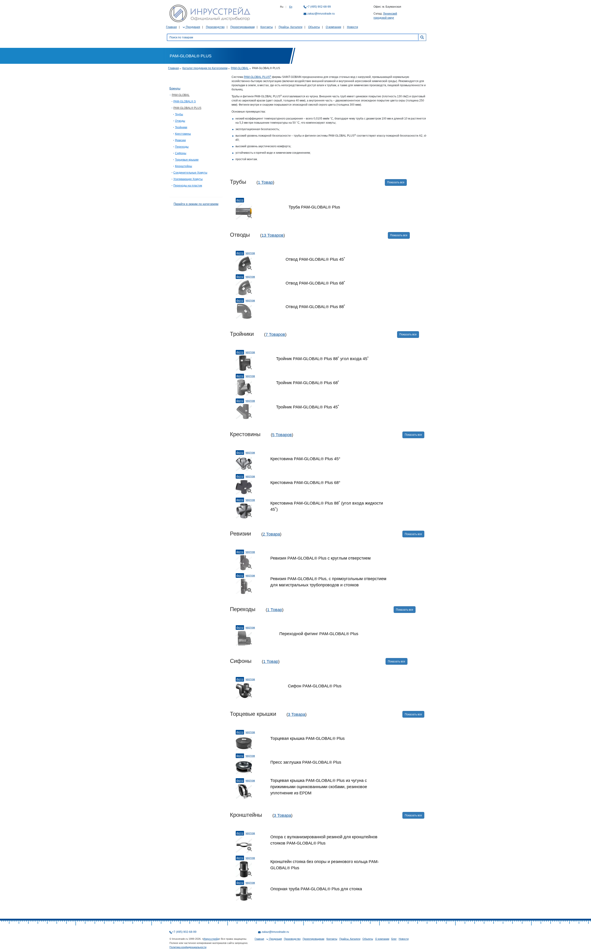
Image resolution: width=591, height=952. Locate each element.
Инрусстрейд (211, 938)
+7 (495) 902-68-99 (318, 6)
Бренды (174, 88)
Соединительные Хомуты (190, 172)
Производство (215, 27)
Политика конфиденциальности (187, 947)
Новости (352, 27)
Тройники (181, 127)
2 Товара (271, 534)
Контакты (266, 27)
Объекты (314, 27)
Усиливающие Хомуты (188, 179)
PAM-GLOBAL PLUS (257, 77)
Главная (171, 27)
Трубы (179, 114)
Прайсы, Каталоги (290, 27)
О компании (333, 27)
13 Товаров (272, 235)
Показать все (395, 182)
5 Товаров (282, 434)
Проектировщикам (242, 27)
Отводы (180, 120)
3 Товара (296, 714)
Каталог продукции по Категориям (204, 68)
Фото (239, 200)
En (290, 6)
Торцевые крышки (187, 159)
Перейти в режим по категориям (196, 204)
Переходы (182, 146)
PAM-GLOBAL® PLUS (187, 108)
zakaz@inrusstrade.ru (321, 13)
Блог (394, 938)
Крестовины (183, 133)
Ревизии (180, 140)
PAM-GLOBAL (240, 68)
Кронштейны (183, 166)
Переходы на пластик (187, 185)
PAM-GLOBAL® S (184, 101)
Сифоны (180, 153)
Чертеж (250, 253)
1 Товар (265, 182)
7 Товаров (275, 334)
